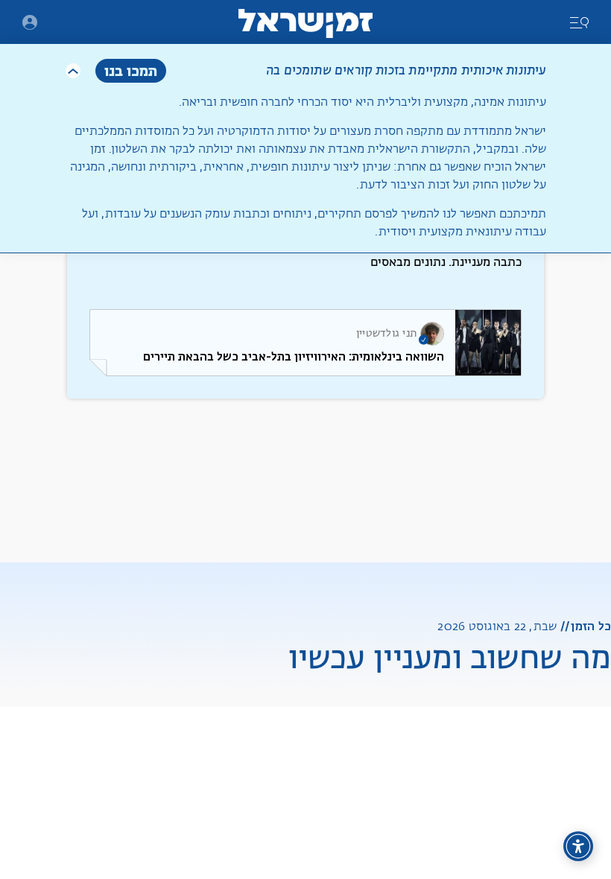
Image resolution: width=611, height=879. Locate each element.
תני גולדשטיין (386, 334)
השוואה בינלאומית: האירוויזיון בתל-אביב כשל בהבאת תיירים (293, 356)
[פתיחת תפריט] (29, 22)
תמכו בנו (130, 70)
